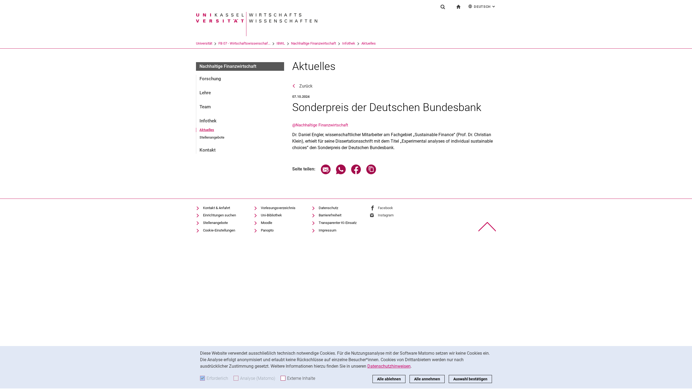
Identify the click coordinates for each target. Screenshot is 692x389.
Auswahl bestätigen (470, 379)
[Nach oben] (487, 227)
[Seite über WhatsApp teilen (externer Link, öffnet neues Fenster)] (341, 172)
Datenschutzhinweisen (389, 366)
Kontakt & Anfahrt (216, 208)
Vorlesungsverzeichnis (278, 208)
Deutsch (485, 7)
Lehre (205, 92)
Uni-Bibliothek (271, 215)
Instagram (386, 215)
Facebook (385, 208)
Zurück (305, 86)
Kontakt (207, 150)
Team (205, 106)
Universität (204, 43)
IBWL (281, 43)
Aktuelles (368, 43)
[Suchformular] (442, 6)
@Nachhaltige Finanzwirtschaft (320, 125)
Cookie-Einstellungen (219, 230)
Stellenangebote (211, 137)
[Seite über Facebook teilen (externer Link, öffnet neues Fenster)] (356, 172)
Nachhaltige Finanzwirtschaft (313, 43)
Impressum (327, 230)
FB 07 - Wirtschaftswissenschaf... (244, 43)
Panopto (267, 230)
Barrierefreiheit (330, 215)
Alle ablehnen (389, 379)
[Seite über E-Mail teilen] (326, 172)
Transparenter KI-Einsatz (338, 223)
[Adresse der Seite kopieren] (371, 172)
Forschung (210, 78)
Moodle (266, 223)
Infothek (348, 43)
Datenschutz (328, 208)
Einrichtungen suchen (219, 215)
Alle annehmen (427, 379)
